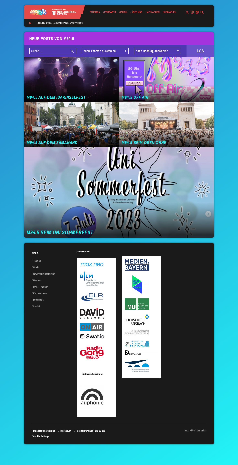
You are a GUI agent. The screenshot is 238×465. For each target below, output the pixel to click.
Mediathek (170, 12)
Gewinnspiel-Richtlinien (44, 274)
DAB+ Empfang (40, 287)
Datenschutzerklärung (44, 430)
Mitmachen (153, 12)
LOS (200, 51)
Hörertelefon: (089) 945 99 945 (90, 430)
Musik (123, 12)
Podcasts (110, 12)
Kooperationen (40, 293)
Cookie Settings (41, 436)
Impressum (65, 430)
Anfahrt (36, 306)
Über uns (136, 12)
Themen (95, 12)
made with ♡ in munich (195, 430)
